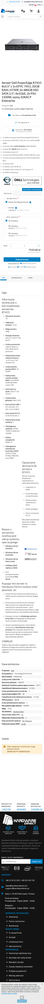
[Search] (40, 16)
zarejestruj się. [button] (24, 751)
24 (22, 715)
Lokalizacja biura (16, 942)
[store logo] (9, 11)
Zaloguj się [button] (11, 751)
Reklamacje (14, 926)
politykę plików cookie (9, 993)
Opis (3, 278)
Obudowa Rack (18, 712)
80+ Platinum (27, 721)
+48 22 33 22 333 (14, 2)
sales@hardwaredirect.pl (33, 2)
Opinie (30, 278)
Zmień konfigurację (13, 263)
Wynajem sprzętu (16, 962)
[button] (23, 11)
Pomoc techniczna (16, 921)
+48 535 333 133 (28, 880)
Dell (12, 671)
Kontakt (12, 937)
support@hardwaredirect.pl (17, 888)
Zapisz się (36, 861)
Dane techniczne (17, 278)
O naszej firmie (15, 933)
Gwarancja (8, 193)
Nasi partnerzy (15, 946)
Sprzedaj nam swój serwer (20, 957)
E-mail (21, 267)
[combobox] (25, 16)
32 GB (23, 724)
